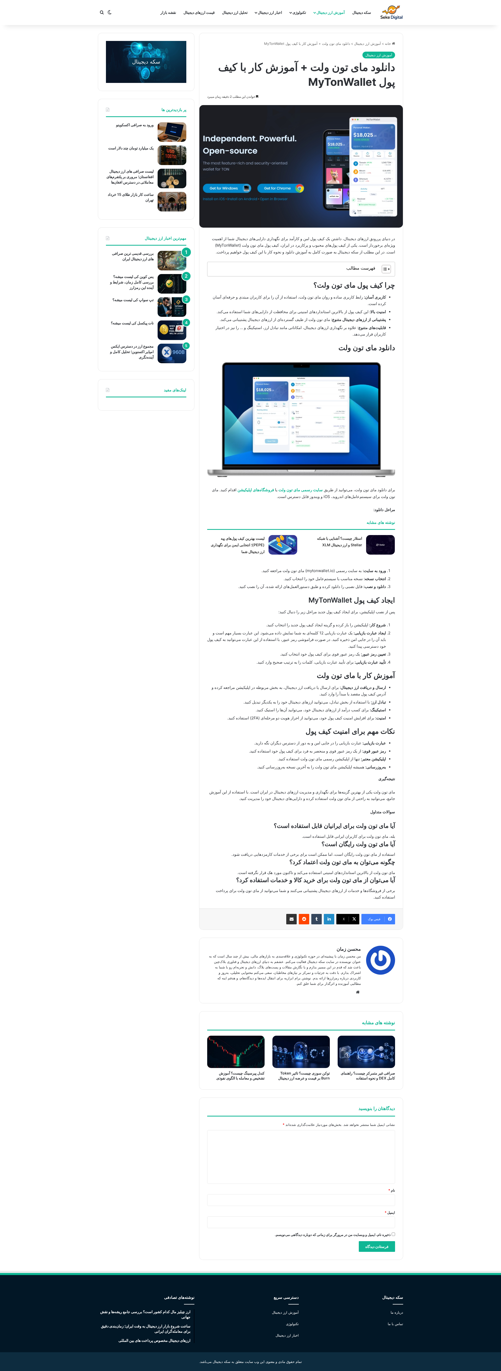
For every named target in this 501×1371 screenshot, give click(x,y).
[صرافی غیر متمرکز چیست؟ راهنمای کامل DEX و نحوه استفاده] (366, 1052)
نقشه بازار (168, 12)
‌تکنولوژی (299, 12)
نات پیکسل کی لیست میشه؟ (132, 323)
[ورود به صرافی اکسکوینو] (172, 132)
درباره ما (397, 1312)
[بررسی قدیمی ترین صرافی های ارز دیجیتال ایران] (172, 260)
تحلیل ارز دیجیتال (235, 12)
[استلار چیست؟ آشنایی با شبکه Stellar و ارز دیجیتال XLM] (380, 545)
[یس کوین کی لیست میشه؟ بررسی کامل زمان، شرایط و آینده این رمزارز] (172, 284)
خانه (388, 43)
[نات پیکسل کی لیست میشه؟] (172, 330)
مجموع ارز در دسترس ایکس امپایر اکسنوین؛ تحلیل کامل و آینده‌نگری (132, 351)
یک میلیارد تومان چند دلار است (131, 148)
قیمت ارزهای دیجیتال (199, 12)
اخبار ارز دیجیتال (270, 12)
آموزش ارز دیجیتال (331, 12)
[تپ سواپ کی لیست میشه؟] (172, 307)
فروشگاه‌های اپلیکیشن (255, 489)
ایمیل (390, 1212)
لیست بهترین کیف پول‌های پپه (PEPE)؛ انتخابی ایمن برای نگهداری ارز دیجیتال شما (238, 545)
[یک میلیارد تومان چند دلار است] (172, 155)
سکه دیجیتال (361, 12)
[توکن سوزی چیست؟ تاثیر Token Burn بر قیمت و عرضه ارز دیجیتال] (301, 1052)
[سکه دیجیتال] (391, 12)
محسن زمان (349, 949)
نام (391, 1190)
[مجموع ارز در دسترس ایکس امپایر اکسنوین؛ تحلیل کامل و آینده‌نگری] (172, 353)
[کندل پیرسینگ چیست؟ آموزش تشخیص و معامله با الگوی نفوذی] (236, 1052)
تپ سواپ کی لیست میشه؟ (133, 300)
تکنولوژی (292, 1324)
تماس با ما (395, 1324)
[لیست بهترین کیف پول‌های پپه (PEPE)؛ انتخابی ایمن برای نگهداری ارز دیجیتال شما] (283, 545)
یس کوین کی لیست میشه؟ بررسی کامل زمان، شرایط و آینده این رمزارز (132, 282)
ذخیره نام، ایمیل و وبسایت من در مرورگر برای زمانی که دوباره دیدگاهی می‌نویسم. (333, 1235)
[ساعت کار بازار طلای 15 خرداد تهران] (172, 201)
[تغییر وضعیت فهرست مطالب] (384, 269)
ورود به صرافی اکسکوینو (135, 125)
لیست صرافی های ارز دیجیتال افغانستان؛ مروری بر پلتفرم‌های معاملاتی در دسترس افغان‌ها (130, 176)
